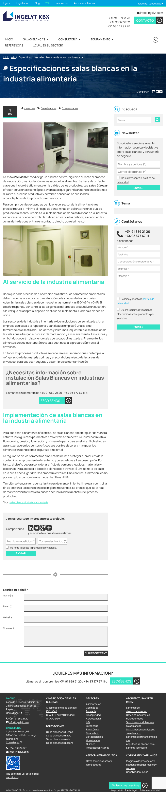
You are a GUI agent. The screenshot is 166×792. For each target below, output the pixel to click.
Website (7, 617)
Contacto (145, 20)
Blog (37, 3)
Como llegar (12, 713)
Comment (8, 628)
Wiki (47, 3)
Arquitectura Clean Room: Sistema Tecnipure (140, 745)
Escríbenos (121, 681)
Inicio (9, 39)
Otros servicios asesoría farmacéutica (99, 762)
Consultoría (67, 39)
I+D (88, 722)
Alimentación (93, 704)
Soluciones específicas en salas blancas (140, 731)
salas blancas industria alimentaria (29, 502)
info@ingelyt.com (151, 13)
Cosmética (92, 707)
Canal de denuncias (137, 772)
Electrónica (92, 729)
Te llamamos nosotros (125, 785)
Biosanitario (92, 733)
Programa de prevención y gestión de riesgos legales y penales (141, 764)
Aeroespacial (93, 718)
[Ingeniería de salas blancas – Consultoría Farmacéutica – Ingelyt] (26, 16)
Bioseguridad (93, 715)
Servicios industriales (138, 715)
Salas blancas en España (59, 743)
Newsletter (62, 3)
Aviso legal (132, 790)
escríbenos (50, 400)
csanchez (29, 108)
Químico (90, 744)
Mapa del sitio (117, 790)
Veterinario (92, 726)
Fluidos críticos (134, 718)
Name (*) (8, 595)
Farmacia (91, 711)
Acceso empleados (84, 3)
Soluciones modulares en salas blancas (140, 724)
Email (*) (8, 606)
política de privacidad (44, 547)
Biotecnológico (94, 736)
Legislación (22, 3)
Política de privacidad (150, 790)
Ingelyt (7, 3)
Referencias (14, 45)
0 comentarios (70, 108)
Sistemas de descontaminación (136, 709)
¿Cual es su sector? (48, 45)
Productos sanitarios (97, 747)
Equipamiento (100, 39)
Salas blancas (34, 39)
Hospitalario (93, 740)
